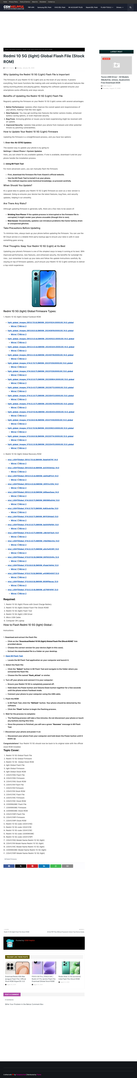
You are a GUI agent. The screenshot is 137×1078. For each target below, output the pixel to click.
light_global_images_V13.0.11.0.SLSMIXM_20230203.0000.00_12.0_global (41, 412)
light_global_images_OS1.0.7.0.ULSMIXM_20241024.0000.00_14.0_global (41, 322)
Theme (39, 1074)
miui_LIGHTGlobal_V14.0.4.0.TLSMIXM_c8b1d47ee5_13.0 (33, 533)
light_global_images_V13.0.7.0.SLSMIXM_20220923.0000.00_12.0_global (41, 428)
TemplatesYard (21, 1074)
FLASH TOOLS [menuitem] (106, 7)
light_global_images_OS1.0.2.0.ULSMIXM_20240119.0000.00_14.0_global (40, 355)
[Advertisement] (68, 29)
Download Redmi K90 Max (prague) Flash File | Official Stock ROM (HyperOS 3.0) (15, 978)
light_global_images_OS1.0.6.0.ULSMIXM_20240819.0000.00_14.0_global (41, 331)
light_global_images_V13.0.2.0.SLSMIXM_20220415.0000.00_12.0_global (41, 444)
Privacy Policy (13, 2)
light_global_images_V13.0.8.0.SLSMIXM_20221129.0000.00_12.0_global (40, 420)
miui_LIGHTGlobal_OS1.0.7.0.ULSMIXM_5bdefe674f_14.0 (33, 460)
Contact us (51, 2)
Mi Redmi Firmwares (16, 49)
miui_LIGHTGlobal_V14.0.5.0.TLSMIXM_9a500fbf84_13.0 (33, 525)
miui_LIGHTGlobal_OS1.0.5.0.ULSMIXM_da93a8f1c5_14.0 (33, 476)
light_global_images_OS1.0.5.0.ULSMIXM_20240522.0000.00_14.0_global (41, 339)
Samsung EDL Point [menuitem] (44, 7)
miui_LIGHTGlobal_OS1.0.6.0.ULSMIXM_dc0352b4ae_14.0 (33, 468)
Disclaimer (43, 2)
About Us (35, 2)
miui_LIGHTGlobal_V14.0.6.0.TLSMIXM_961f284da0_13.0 (33, 516)
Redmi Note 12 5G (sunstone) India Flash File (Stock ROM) (70, 977)
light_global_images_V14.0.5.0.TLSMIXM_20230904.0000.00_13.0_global (41, 379)
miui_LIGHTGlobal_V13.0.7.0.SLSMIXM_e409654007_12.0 (33, 573)
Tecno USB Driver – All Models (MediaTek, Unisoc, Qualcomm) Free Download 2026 (115, 80)
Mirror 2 (22, 326)
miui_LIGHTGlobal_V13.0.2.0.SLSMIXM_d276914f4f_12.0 (33, 590)
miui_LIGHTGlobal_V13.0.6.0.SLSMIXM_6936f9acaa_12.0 (33, 581)
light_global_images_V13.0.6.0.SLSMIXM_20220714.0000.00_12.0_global (40, 436)
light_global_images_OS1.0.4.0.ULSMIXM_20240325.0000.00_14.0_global (41, 347)
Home (5, 2)
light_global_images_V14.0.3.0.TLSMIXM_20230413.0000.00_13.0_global (41, 396)
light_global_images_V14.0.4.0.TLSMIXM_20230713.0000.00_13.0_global (41, 387)
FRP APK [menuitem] (31, 7)
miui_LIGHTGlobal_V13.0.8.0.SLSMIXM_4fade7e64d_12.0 (33, 565)
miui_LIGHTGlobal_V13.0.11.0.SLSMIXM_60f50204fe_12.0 (33, 557)
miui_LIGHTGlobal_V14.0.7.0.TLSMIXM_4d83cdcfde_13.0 (33, 508)
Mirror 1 (14, 326)
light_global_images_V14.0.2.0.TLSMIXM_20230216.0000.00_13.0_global (41, 404)
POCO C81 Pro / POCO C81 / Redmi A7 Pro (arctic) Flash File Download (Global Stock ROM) (44, 978)
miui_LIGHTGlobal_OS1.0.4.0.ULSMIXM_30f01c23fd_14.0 (33, 484)
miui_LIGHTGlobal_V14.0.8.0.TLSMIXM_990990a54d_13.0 (34, 500)
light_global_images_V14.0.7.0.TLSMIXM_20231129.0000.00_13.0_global (40, 363)
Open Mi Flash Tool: (14, 656)
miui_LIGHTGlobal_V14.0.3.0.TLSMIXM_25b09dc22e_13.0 (33, 541)
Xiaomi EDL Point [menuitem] (92, 7)
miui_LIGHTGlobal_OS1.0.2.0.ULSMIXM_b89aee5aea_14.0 (33, 492)
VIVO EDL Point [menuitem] (59, 7)
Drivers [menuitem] (118, 7)
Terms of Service (25, 2)
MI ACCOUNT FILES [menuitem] (75, 7)
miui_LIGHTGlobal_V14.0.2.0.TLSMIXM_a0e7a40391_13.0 (33, 549)
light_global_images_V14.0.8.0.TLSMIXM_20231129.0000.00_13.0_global (40, 371)
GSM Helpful (10, 68)
